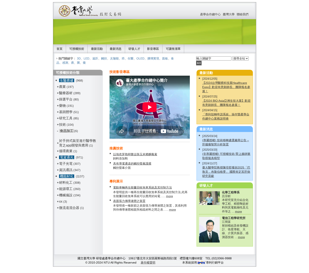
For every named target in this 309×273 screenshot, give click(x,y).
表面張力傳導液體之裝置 (129, 201)
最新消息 (115, 48)
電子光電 (66, 163)
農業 (62, 86)
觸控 (104, 58)
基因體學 (66, 112)
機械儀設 (66, 195)
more (169, 196)
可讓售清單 (173, 48)
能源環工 (66, 189)
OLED (140, 58)
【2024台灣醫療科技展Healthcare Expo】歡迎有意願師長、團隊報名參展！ (226, 87)
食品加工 (66, 131)
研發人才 (134, 48)
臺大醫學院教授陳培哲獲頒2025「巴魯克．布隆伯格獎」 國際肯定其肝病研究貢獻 (226, 172)
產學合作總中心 (210, 14)
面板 (165, 58)
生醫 (130, 58)
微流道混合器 (69, 208)
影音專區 (153, 48)
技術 (62, 124)
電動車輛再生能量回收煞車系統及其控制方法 (142, 187)
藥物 (62, 105)
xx (60, 201)
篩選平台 (66, 99)
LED (86, 58)
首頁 (59, 48)
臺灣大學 (229, 14)
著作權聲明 (148, 262)
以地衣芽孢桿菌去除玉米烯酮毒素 (135, 154)
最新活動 (97, 48)
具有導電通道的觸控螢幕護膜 (132, 163)
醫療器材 (66, 93)
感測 (65, 62)
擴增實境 (153, 58)
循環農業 (66, 151)
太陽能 (114, 58)
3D (79, 58)
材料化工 (66, 182)
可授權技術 (76, 48)
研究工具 (66, 118)
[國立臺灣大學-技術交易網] (90, 11)
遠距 (95, 58)
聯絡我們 (242, 14)
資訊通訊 (66, 170)
